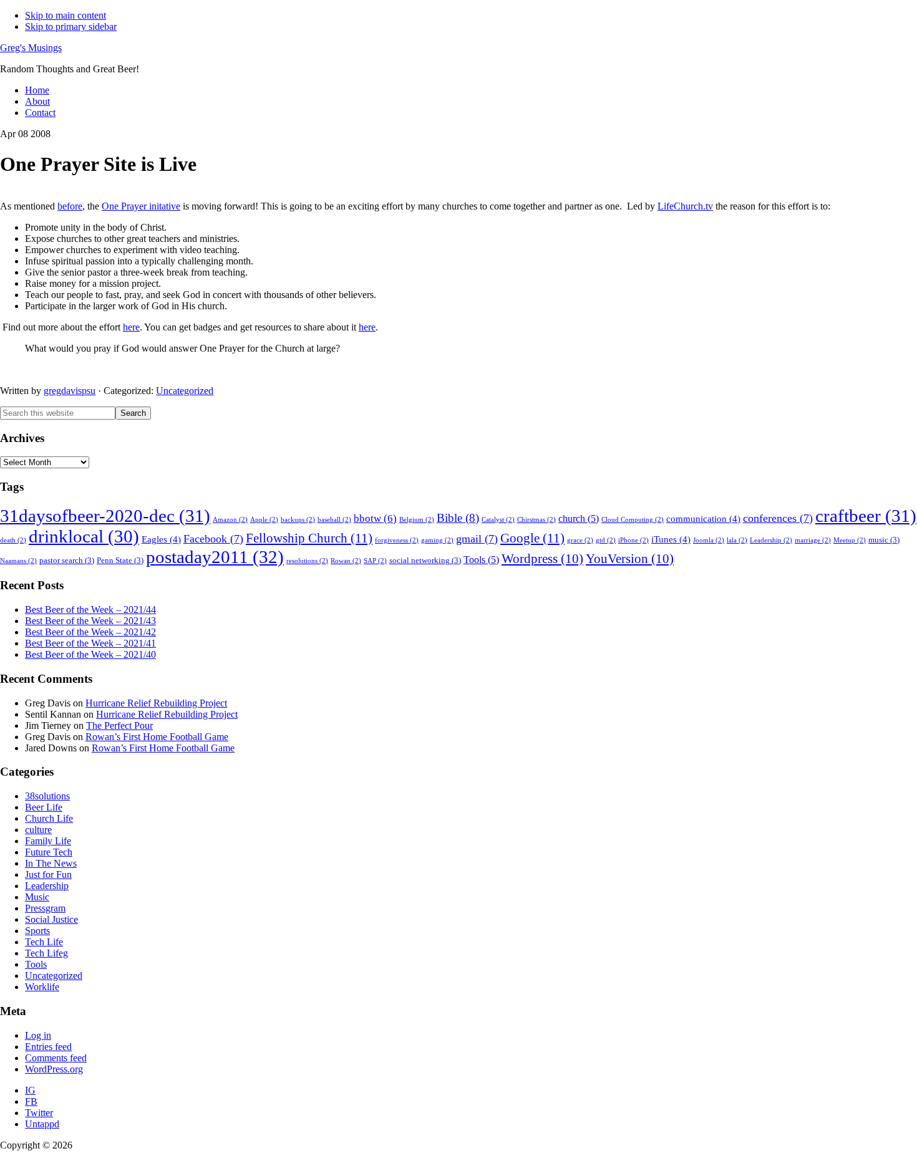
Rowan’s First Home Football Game (156, 736)
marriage (813, 540)
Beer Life (43, 807)
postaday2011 (215, 557)
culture (38, 829)
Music (37, 897)
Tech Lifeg (46, 953)
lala (737, 540)
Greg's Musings (31, 47)
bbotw (375, 518)
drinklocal (84, 536)
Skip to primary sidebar (71, 26)
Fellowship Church (309, 538)
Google (532, 538)
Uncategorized (184, 390)
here (131, 327)
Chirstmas (536, 519)
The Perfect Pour (119, 725)
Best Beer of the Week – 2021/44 (90, 609)
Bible (458, 517)
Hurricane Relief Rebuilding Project (156, 703)
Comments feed (56, 1058)
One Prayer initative (141, 206)
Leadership (771, 540)
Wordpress (542, 559)
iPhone (633, 540)
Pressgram (45, 908)
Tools (481, 559)
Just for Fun (48, 874)
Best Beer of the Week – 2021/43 (90, 620)
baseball (334, 519)
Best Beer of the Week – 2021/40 (90, 654)
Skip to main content (65, 15)
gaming (437, 540)
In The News (51, 863)
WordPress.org (54, 1069)
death (13, 540)
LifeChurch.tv (685, 206)
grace (580, 540)
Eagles (161, 539)
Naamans (18, 560)
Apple (264, 519)
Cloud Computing (632, 519)
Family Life (48, 841)
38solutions (47, 796)
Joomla (708, 540)
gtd (606, 540)
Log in (38, 1035)
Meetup (849, 540)
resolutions (307, 560)
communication (703, 519)
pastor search (66, 560)
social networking (425, 560)
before (69, 206)
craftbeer (865, 516)
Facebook (213, 538)
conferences (778, 518)
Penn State (120, 560)
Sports (37, 930)
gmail (477, 538)
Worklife (42, 986)
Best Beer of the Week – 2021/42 (90, 632)
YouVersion (630, 559)
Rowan (346, 560)
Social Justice (51, 919)
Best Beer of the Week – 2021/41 (90, 643)
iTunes (671, 539)
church (578, 518)
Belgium (416, 519)
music (884, 540)
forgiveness (397, 540)
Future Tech (48, 852)
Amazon (230, 519)
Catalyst (498, 519)
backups (298, 519)
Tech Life (44, 942)
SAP (375, 560)
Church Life (49, 818)
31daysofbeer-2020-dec (105, 516)
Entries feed (48, 1046)
